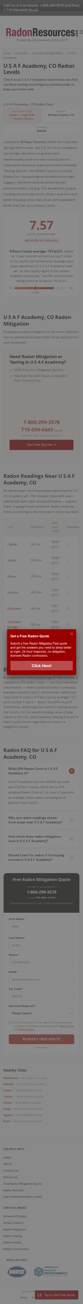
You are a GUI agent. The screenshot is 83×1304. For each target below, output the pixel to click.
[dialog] (41, 652)
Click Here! (41, 665)
